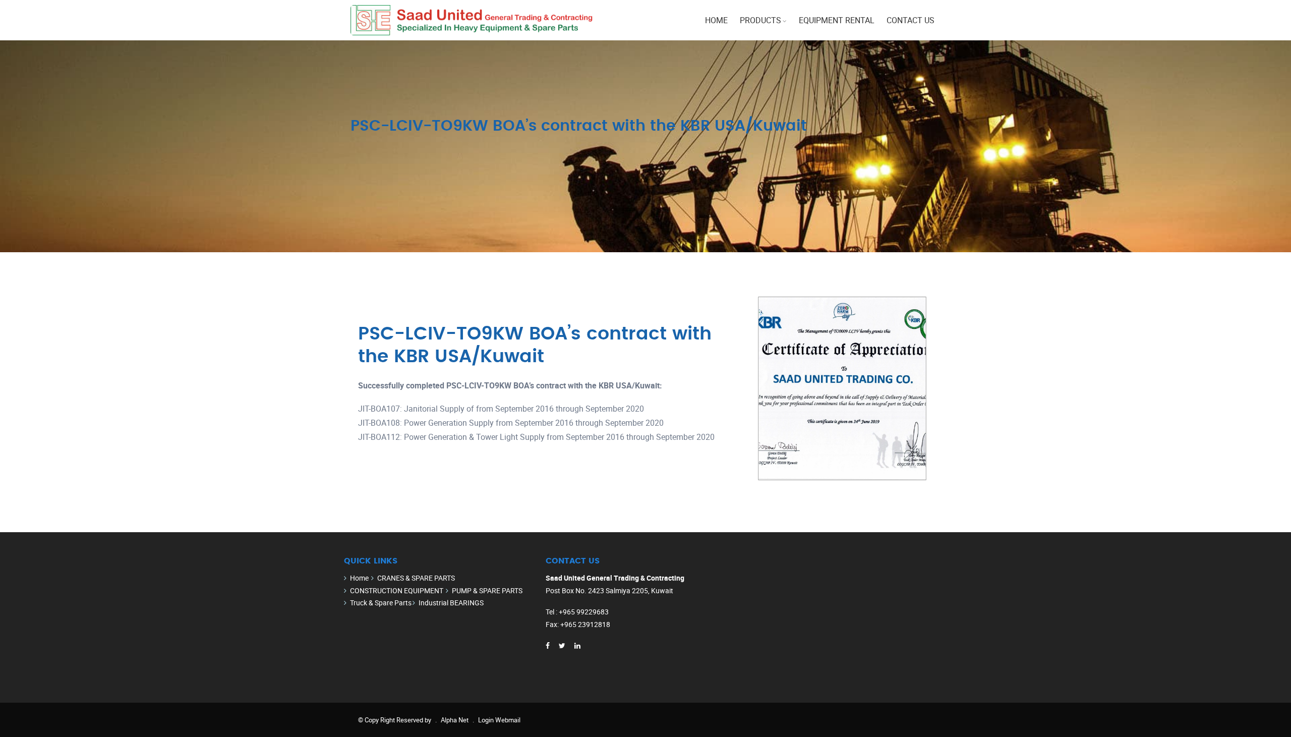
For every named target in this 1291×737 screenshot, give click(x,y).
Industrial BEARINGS (451, 602)
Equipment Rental (836, 20)
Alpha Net (454, 719)
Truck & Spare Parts (381, 602)
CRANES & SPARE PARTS (416, 578)
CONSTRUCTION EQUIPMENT (396, 590)
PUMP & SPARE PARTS (487, 590)
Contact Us (910, 20)
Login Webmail (499, 719)
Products (760, 20)
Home (716, 20)
